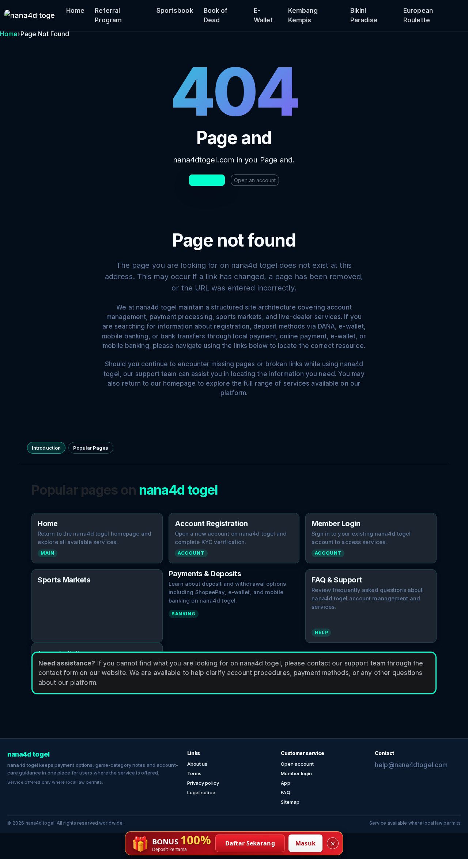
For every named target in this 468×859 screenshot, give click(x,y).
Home (75, 10)
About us (197, 764)
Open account (297, 764)
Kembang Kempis (303, 15)
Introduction (46, 448)
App (285, 783)
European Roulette (418, 15)
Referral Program (108, 15)
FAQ (285, 792)
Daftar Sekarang (250, 843)
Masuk (305, 843)
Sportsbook (174, 10)
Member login (296, 773)
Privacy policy (203, 783)
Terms (194, 773)
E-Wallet (263, 15)
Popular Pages (90, 448)
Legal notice (201, 792)
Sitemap (290, 802)
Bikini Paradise (364, 15)
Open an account (255, 180)
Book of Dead (216, 15)
